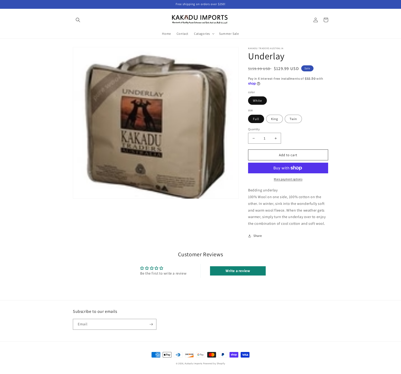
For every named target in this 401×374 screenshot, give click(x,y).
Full (256, 119)
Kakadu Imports (193, 363)
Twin (293, 119)
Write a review (238, 270)
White (257, 100)
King (274, 119)
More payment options (288, 179)
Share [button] (257, 236)
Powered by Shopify (214, 363)
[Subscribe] (151, 324)
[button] (78, 20)
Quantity (254, 129)
